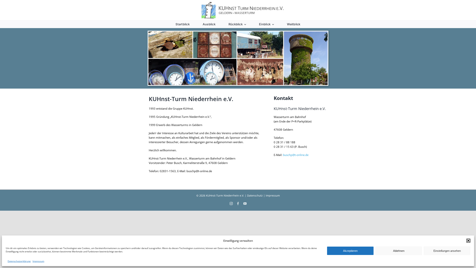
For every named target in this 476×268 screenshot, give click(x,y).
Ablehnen (398, 250)
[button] (468, 241)
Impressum (38, 261)
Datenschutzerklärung (19, 261)
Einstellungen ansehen (447, 250)
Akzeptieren (350, 250)
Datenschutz (255, 195)
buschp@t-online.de (295, 155)
